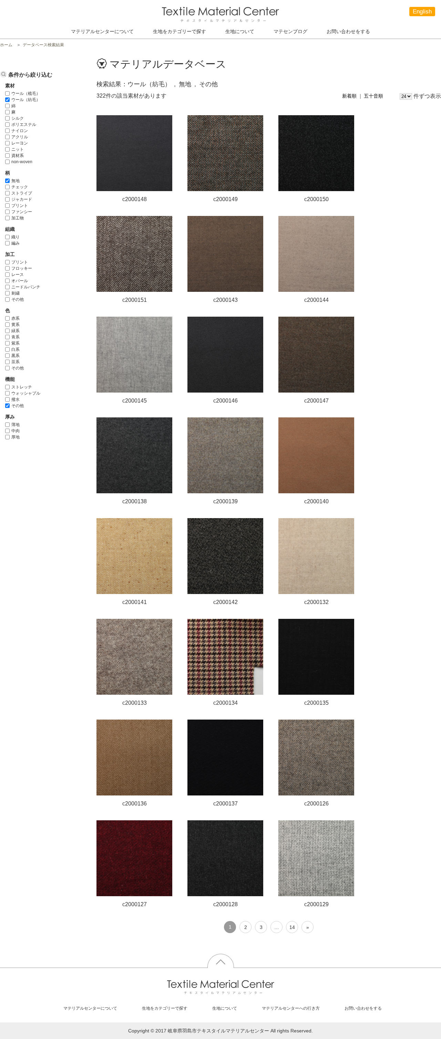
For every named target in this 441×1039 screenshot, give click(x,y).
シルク (17, 118)
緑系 (15, 330)
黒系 (15, 355)
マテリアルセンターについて (102, 31)
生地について (239, 31)
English (422, 11)
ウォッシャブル (25, 393)
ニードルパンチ (25, 287)
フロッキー (21, 268)
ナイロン (19, 130)
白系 (15, 349)
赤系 (15, 318)
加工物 (17, 218)
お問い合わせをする (348, 31)
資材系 (17, 155)
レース (17, 274)
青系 (15, 337)
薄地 (15, 424)
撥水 (15, 399)
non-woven (21, 161)
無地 (15, 180)
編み (15, 243)
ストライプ (21, 193)
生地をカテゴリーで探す (164, 1008)
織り (15, 237)
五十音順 (373, 96)
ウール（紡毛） (25, 99)
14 (292, 927)
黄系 (15, 324)
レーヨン (19, 143)
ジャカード (21, 199)
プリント (19, 205)
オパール (19, 280)
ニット (17, 149)
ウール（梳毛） (25, 93)
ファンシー (21, 211)
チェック (19, 187)
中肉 (15, 430)
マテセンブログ (290, 31)
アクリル (19, 137)
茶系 (15, 361)
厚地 (15, 437)
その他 (17, 299)
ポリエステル (23, 124)
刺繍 (15, 293)
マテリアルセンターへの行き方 (291, 1008)
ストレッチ (21, 387)
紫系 (15, 343)
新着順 (349, 96)
